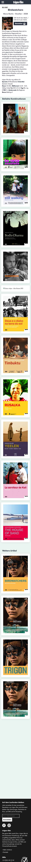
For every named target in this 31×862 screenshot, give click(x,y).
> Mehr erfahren (7, 850)
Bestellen (19, 24)
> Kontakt (5, 852)
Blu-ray (5, 7)
